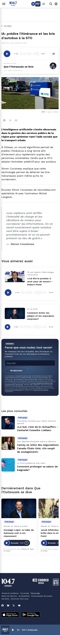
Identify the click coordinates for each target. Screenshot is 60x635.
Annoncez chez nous (19, 599)
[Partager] (53, 53)
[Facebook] (4, 120)
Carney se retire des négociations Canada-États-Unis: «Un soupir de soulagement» (38, 448)
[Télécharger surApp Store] (10, 615)
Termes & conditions (10, 593)
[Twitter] (10, 120)
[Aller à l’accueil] (13, 5)
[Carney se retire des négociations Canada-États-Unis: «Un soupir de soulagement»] (8, 443)
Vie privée (24, 593)
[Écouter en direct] (33, 4)
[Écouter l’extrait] (7, 53)
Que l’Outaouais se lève (18, 66)
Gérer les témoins (9, 596)
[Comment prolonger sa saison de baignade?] (8, 465)
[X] (14, 605)
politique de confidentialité (13, 390)
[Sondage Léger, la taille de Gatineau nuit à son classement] (18, 508)
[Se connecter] (56, 4)
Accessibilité (24, 596)
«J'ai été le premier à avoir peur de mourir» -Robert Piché (40, 281)
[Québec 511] (56, 584)
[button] (13, 630)
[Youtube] (19, 605)
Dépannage (35, 593)
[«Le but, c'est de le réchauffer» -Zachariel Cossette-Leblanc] (8, 422)
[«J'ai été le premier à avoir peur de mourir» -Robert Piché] (15, 276)
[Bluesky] (8, 605)
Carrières (5, 599)
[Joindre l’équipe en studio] (44, 4)
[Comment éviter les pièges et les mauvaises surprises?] (15, 313)
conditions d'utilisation (40, 390)
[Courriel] (16, 120)
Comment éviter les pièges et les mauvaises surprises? (40, 316)
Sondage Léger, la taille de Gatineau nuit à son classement (19, 533)
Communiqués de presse (41, 596)
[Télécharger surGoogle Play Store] (30, 615)
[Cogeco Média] (41, 583)
